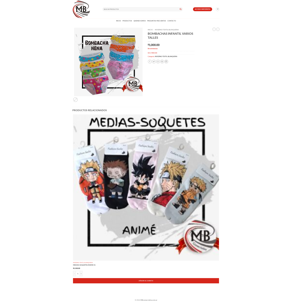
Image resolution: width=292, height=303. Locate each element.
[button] (217, 9)
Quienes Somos (140, 21)
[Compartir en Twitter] (154, 61)
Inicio (118, 21)
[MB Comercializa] (85, 9)
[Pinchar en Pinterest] (162, 61)
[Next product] (214, 29)
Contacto (171, 21)
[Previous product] (217, 29)
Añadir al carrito (146, 281)
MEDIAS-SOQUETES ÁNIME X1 (84, 265)
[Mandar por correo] (158, 61)
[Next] (81, 98)
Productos (127, 21)
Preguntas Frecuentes (156, 21)
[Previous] (73, 293)
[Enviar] (180, 9)
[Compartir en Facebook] (150, 61)
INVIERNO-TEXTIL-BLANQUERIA (167, 30)
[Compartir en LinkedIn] (166, 61)
